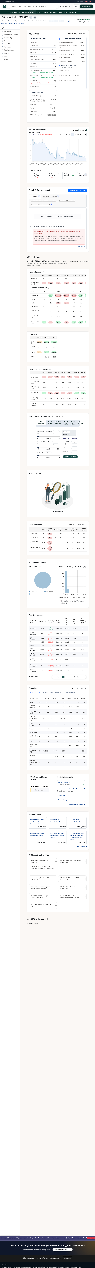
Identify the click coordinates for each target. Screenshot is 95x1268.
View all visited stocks (76, 789)
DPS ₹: (66, 447)
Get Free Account (86, 6)
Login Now (91, 1238)
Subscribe (88, 1)
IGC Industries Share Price (16, 23)
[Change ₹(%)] (53, 621)
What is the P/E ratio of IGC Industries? (40, 879)
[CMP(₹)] (45, 621)
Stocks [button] (32, 12)
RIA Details (67, 1258)
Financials (7, 53)
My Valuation (66, 434)
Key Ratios (83, 130)
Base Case (66, 432)
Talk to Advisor (66, 6)
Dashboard (25, 12)
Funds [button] (38, 12)
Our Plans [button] (17, 12)
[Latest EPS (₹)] (77, 621)
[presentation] (85, 174)
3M (66, 134)
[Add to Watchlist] (30, 17)
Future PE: (40, 452)
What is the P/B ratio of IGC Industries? (69, 879)
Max (84, 134)
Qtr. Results (7, 47)
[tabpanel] (58, 731)
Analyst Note (8, 44)
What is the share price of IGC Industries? (41, 861)
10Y (81, 134)
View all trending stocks (75, 804)
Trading (66, 21)
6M (69, 134)
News (6, 56)
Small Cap (4, 23)
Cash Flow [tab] (58, 693)
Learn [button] (76, 12)
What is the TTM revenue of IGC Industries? (71, 888)
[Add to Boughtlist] (34, 17)
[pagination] (83, 677)
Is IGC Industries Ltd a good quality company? (40, 897)
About (11, 12)
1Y (72, 134)
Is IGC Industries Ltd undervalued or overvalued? (69, 897)
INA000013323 (55, 1258)
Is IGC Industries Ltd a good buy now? (41, 905)
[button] (71, 12)
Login (76, 6)
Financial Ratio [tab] (70, 693)
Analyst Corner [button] (62, 12)
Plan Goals (53, 12)
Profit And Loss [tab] (34, 693)
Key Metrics (7, 31)
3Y (75, 134)
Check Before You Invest (11, 34)
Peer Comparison (9, 50)
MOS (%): (65, 451)
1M (63, 134)
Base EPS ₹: (66, 443)
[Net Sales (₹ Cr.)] (69, 621)
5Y (78, 134)
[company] (36, 621)
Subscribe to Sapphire (62, 1250)
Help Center (80, 1)
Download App (9, 1)
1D (60, 134)
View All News (80, 846)
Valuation (7, 41)
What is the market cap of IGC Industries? (70, 861)
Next (78, 677)
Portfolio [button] (45, 12)
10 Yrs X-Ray (8, 38)
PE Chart (75, 130)
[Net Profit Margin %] (85, 621)
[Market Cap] (62, 621)
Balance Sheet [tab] (48, 693)
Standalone (72, 33)
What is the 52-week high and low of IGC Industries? (41, 888)
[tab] (35, 197)
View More (80, 246)
